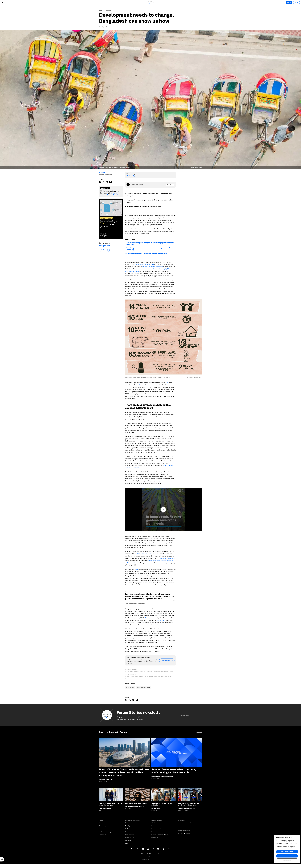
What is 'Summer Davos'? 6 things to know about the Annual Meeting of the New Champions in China (124, 772)
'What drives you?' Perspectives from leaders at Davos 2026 (188, 804)
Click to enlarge (164, 337)
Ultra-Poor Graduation (144, 554)
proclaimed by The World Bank (144, 264)
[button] (163, 509)
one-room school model (167, 558)
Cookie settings (287, 860)
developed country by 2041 (161, 269)
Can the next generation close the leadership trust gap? (110, 804)
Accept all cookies (287, 855)
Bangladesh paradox (132, 271)
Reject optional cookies (287, 851)
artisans (136, 468)
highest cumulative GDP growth (152, 266)
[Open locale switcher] (2, 859)
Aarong (147, 618)
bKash (136, 569)
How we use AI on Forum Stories (136, 803)
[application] (163, 509)
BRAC (167, 382)
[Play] (128, 184)
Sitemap (150, 857)
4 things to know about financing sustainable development (147, 253)
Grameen (142, 385)
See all (199, 732)
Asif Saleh (102, 173)
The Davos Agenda (132, 176)
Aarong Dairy (161, 620)
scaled (143, 394)
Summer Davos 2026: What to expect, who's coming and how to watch (173, 771)
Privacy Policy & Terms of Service (150, 854)
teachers (165, 465)
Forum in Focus (105, 11)
